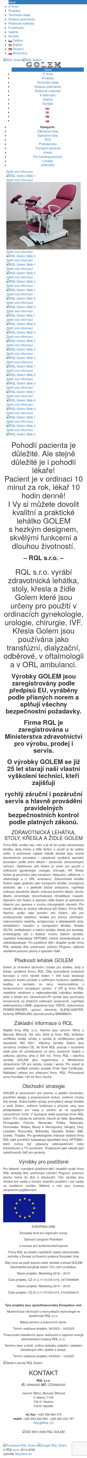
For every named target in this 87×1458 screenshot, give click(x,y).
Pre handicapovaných (47, 156)
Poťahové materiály (21, 23)
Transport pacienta (47, 148)
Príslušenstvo (48, 144)
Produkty (14, 10)
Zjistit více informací (19, 171)
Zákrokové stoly (47, 131)
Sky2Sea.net (23, 1454)
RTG (48, 139)
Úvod (11, 2)
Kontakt (13, 36)
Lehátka (47, 161)
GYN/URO (47, 165)
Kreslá (48, 152)
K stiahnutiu (16, 27)
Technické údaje (19, 15)
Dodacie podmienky (21, 19)
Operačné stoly (48, 135)
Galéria (13, 32)
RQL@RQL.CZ (44, 1423)
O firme (13, 6)
